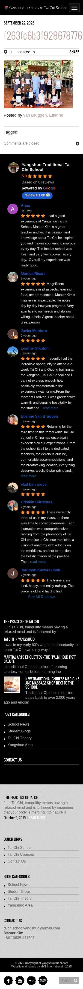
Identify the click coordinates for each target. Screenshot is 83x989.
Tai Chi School (20, 847)
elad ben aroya (34, 484)
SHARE (74, 52)
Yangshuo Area (20, 745)
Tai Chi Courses (21, 854)
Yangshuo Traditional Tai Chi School (46, 167)
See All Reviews (41, 597)
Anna (25, 206)
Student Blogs (19, 731)
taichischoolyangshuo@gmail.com (32, 928)
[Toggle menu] (74, 7)
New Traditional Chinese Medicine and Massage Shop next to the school (52, 683)
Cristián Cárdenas (36, 502)
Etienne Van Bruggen (39, 416)
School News (19, 724)
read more (37, 818)
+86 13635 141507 (19, 935)
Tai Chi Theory (20, 738)
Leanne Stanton (35, 348)
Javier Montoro (34, 331)
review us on (34, 195)
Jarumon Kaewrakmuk (40, 570)
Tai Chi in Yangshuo (19, 639)
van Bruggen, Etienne (43, 115)
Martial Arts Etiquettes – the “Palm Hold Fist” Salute (40, 659)
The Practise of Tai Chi (21, 622)
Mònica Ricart (33, 274)
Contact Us (17, 861)
